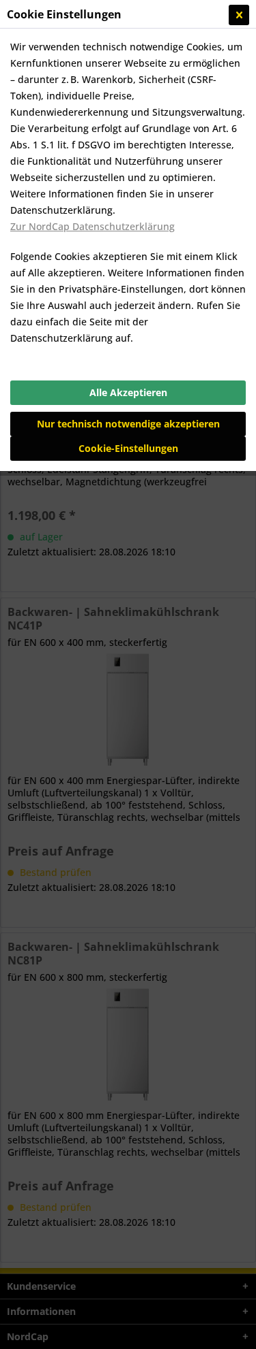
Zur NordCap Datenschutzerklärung (92, 226)
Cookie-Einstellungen (128, 448)
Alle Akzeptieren (128, 392)
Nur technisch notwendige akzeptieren (128, 423)
